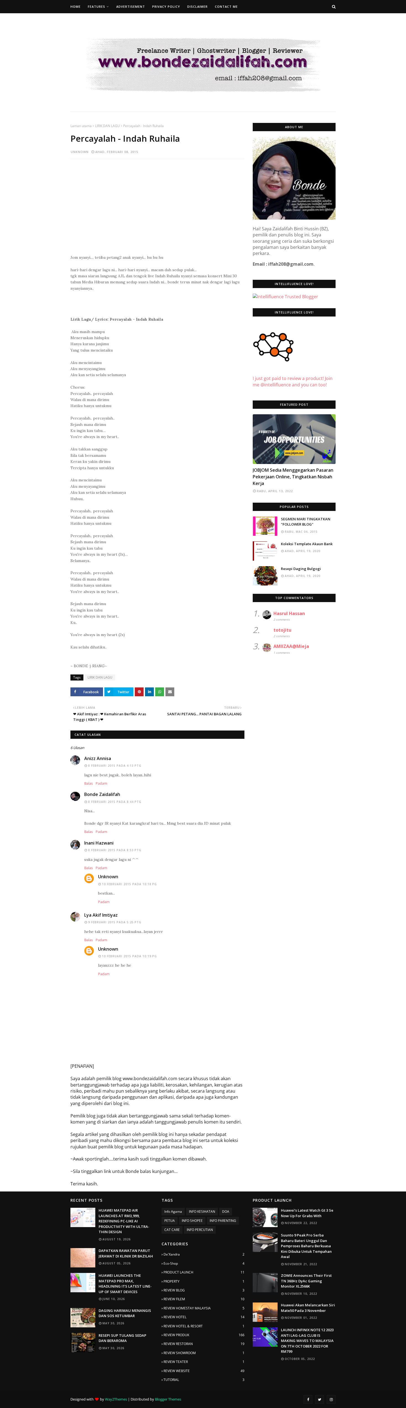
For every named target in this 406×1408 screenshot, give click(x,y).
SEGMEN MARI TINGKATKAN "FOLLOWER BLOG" (305, 521)
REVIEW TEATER (204, 1361)
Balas (88, 783)
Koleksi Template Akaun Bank (307, 543)
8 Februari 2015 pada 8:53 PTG (114, 850)
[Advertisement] (157, 203)
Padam (101, 783)
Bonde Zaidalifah (102, 794)
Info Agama (173, 1211)
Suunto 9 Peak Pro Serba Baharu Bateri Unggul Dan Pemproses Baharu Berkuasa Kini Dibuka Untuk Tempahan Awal (306, 1246)
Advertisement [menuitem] (130, 6)
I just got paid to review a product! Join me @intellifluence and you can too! (293, 381)
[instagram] (331, 1399)
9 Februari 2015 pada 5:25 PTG (114, 922)
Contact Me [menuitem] (226, 6)
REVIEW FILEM (204, 1299)
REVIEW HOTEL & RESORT (204, 1326)
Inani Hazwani (99, 843)
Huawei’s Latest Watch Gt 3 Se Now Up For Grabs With (307, 1213)
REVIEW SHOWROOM (204, 1353)
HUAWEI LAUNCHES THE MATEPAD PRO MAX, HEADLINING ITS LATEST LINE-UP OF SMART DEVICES (125, 1283)
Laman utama (81, 125)
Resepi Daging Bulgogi (301, 568)
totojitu (282, 630)
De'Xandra (204, 1254)
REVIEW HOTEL (204, 1317)
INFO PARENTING (223, 1220)
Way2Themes (116, 1399)
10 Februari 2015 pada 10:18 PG (129, 884)
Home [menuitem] (75, 6)
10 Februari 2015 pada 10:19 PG (129, 956)
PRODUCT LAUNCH (204, 1272)
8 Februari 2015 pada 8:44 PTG (114, 802)
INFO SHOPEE (192, 1220)
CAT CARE (172, 1229)
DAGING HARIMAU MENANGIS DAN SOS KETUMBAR (125, 1313)
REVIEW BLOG (204, 1290)
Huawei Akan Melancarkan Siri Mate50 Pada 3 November (308, 1307)
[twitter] (319, 1399)
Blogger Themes (168, 1399)
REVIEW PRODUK (204, 1335)
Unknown (80, 152)
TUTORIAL (204, 1379)
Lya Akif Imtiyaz (101, 915)
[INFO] (294, 439)
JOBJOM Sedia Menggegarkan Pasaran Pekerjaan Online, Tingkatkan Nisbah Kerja (293, 476)
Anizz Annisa (97, 758)
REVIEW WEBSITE (204, 1371)
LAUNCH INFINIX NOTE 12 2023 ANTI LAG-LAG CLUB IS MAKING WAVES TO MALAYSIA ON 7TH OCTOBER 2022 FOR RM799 (307, 1340)
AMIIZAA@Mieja (291, 646)
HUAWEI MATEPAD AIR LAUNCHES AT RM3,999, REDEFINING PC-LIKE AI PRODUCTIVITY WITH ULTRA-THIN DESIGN (124, 1221)
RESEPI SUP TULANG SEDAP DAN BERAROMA (122, 1338)
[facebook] (308, 1399)
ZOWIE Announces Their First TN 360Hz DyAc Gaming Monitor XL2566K (306, 1281)
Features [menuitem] (96, 6)
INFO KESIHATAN (202, 1211)
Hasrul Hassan (289, 613)
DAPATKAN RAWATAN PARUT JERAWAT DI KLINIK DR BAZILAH (126, 1253)
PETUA (169, 1220)
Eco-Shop (204, 1263)
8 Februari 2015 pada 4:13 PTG (114, 766)
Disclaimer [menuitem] (197, 6)
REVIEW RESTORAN (204, 1343)
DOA (225, 1211)
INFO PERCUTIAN (200, 1229)
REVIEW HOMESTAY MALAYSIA (204, 1308)
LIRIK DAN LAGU (107, 125)
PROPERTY (204, 1281)
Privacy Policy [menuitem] (166, 6)
